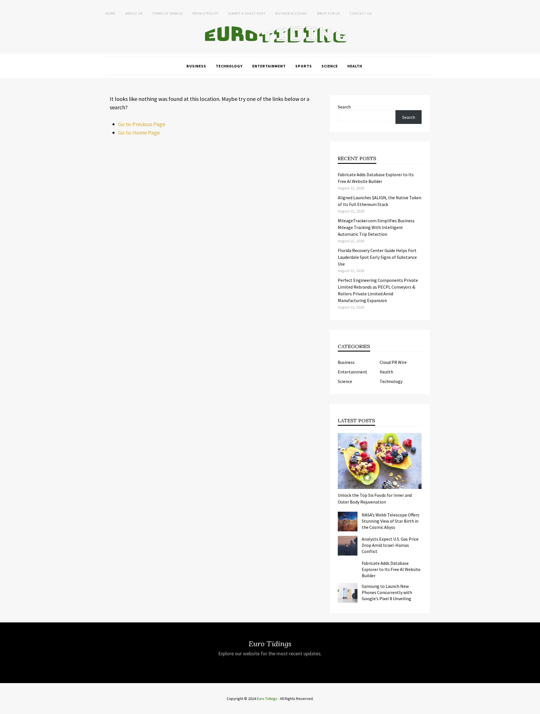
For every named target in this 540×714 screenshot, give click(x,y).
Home (110, 13)
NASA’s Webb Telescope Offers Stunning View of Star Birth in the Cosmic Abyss (390, 521)
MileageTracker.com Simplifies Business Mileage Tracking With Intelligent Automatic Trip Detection (376, 227)
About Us (134, 13)
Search (344, 107)
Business (196, 66)
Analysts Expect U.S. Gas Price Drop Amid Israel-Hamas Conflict (390, 545)
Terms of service (167, 13)
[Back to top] (534, 708)
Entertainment (269, 66)
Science (329, 66)
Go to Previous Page (141, 124)
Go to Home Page (139, 132)
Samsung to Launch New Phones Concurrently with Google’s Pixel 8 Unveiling (387, 592)
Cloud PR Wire (393, 362)
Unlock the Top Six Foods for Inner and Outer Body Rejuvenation (375, 498)
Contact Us (361, 13)
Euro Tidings (267, 698)
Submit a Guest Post (247, 13)
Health (354, 66)
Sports (303, 66)
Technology (229, 66)
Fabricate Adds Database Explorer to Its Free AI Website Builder (391, 569)
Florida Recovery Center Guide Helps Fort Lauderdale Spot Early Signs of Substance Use (377, 257)
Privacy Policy (205, 13)
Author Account (291, 13)
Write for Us (328, 13)
